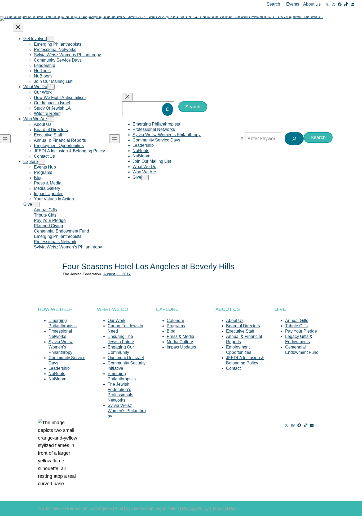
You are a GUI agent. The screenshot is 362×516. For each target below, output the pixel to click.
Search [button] (273, 4)
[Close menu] (18, 27)
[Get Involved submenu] (50, 39)
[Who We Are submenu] (50, 119)
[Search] (167, 109)
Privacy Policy (195, 508)
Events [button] (292, 4)
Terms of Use (224, 508)
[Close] (242, 138)
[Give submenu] (35, 204)
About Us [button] (312, 4)
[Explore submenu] (41, 162)
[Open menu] (5, 138)
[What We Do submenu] (51, 87)
